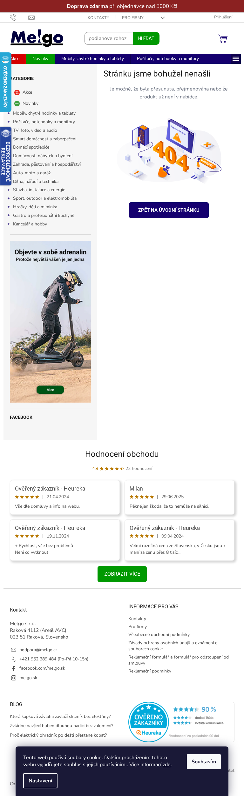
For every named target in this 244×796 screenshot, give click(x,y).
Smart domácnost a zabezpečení (42, 139)
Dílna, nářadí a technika (33, 181)
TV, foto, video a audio (32, 130)
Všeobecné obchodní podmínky (156, 635)
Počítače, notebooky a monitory (41, 122)
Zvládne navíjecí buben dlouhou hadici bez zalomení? (59, 726)
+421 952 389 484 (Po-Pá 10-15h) (51, 659)
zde (164, 764)
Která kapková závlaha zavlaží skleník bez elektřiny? (57, 716)
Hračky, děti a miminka (32, 207)
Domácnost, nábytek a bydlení (40, 156)
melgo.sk (26, 678)
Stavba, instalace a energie (36, 190)
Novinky (28, 103)
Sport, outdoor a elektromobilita (42, 198)
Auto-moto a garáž (29, 173)
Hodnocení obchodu (120, 454)
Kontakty (96, 18)
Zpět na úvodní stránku (166, 210)
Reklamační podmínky (147, 671)
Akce (25, 92)
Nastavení (38, 780)
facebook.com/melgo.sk (40, 668)
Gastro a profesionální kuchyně (41, 215)
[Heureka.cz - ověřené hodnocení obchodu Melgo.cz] (179, 722)
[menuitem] (12, 59)
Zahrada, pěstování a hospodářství (44, 164)
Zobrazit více (120, 574)
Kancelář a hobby (27, 224)
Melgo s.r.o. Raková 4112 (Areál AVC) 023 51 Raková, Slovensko (36, 630)
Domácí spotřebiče (28, 147)
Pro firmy (130, 18)
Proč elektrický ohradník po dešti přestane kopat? (55, 735)
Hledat (144, 38)
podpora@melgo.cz (36, 650)
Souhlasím (201, 761)
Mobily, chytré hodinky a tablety (41, 113)
